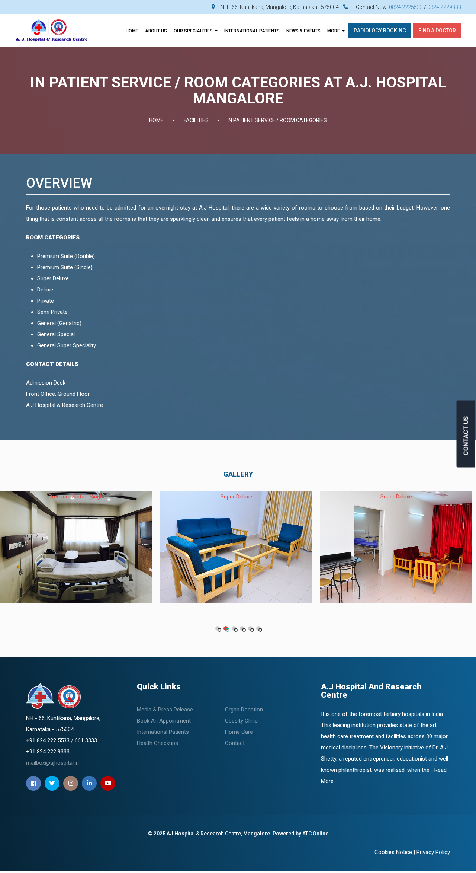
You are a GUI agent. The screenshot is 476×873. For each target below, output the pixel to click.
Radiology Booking (380, 31)
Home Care (239, 732)
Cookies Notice (393, 852)
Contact (235, 743)
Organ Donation (244, 709)
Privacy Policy (433, 852)
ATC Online (315, 834)
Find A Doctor (437, 31)
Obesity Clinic (241, 720)
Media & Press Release (165, 709)
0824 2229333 (444, 7)
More (334, 31)
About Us (156, 31)
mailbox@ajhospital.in (52, 762)
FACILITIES (196, 120)
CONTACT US (466, 435)
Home (132, 31)
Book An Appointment (164, 720)
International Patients (163, 732)
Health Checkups (157, 743)
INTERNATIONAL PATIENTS (252, 31)
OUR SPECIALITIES (194, 31)
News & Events (303, 31)
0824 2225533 (406, 7)
